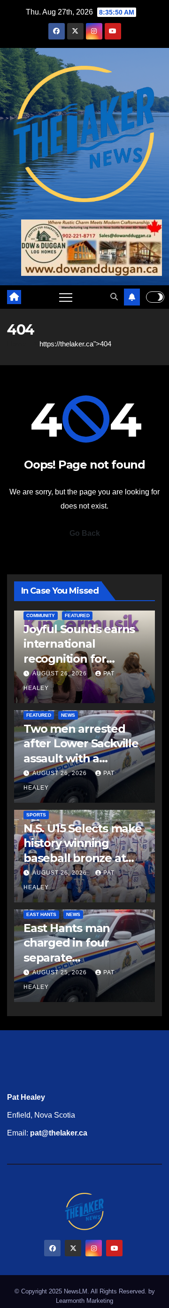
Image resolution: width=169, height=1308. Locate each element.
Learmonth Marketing (84, 1300)
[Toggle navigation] (65, 297)
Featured (77, 615)
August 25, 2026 (60, 972)
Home (16, 344)
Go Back (84, 533)
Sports (36, 814)
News (68, 715)
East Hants (41, 914)
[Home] (14, 297)
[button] (114, 297)
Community (40, 615)
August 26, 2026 (60, 673)
